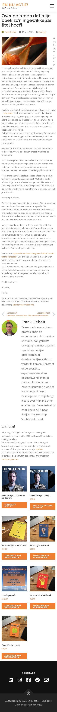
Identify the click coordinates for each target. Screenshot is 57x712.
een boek (8, 113)
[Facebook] (28, 680)
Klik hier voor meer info (23, 304)
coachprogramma (10, 459)
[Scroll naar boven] (28, 693)
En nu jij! (42, 32)
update (39, 449)
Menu (51, 6)
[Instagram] (19, 680)
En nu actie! (15, 5)
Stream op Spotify (10, 505)
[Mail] (46, 680)
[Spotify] (37, 680)
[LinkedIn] (10, 680)
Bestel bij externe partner (42, 506)
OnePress (47, 700)
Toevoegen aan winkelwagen (12, 556)
